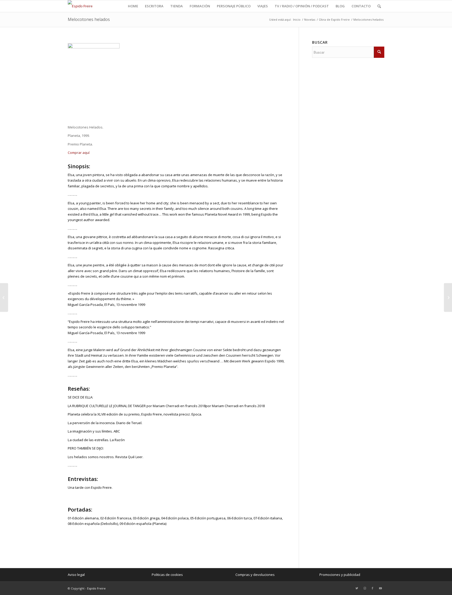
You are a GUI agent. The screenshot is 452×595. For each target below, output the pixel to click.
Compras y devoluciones (255, 574)
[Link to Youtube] (380, 588)
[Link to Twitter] (357, 588)
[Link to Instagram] (365, 588)
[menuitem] (133, 6)
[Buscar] (379, 6)
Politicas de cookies (167, 574)
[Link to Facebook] (372, 588)
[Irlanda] (4, 297)
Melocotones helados (89, 19)
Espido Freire (96, 588)
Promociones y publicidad (339, 574)
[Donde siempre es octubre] (448, 297)
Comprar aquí (78, 152)
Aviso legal (76, 574)
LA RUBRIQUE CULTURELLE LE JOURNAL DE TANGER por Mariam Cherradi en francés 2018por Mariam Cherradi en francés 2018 (166, 405)
